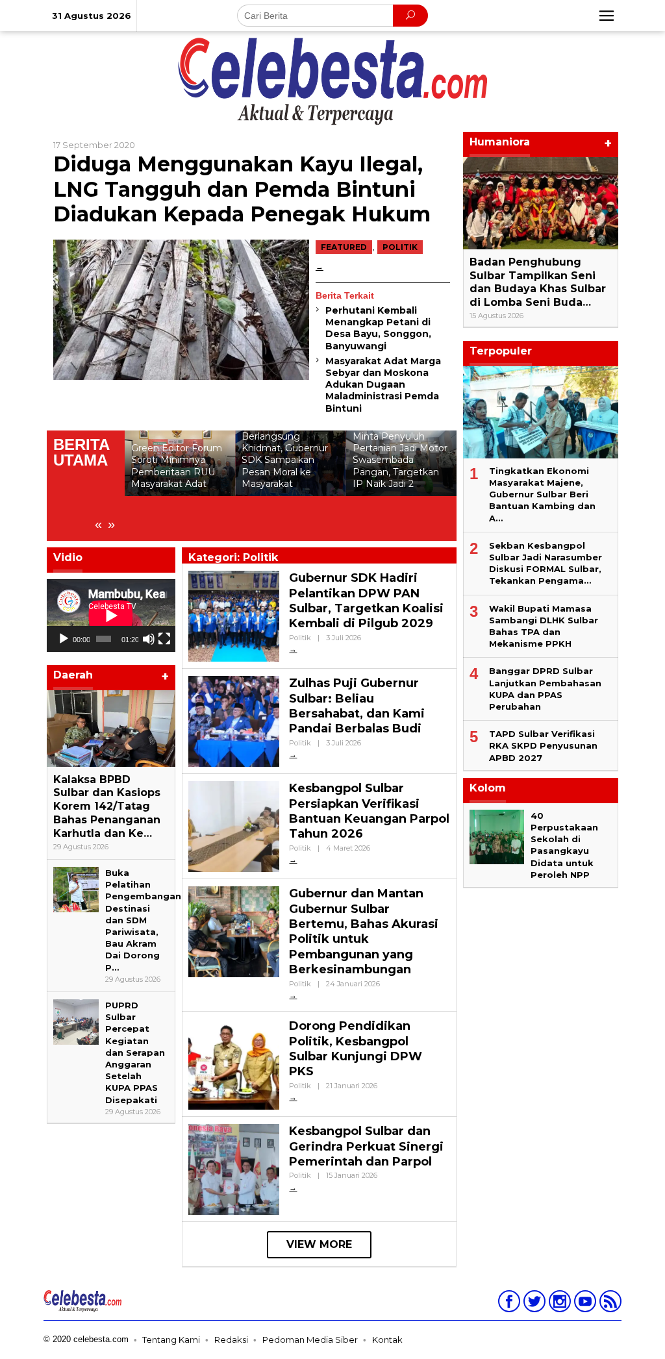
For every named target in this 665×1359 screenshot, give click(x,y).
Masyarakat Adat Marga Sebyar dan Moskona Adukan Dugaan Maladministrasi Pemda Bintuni (383, 384)
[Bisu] (148, 638)
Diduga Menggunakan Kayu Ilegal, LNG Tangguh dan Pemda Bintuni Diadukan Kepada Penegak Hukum (242, 189)
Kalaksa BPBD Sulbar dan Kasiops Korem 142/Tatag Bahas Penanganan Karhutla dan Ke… (106, 806)
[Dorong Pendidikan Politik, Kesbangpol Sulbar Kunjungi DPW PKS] (293, 1097)
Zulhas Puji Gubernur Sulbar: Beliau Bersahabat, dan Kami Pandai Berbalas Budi (357, 706)
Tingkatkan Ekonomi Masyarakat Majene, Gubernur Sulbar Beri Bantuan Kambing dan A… (542, 494)
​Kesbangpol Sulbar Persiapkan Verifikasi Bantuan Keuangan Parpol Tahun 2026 (369, 811)
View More (319, 1244)
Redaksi (231, 1339)
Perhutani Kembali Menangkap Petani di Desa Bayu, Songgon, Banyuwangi (378, 328)
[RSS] (608, 1304)
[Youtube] (583, 1304)
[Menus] (606, 15)
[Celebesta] (332, 80)
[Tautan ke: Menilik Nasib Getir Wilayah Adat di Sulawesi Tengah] (401, 485)
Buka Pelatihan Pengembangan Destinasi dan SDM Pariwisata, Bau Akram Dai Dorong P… (143, 920)
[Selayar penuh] (164, 638)
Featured (344, 247)
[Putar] (63, 638)
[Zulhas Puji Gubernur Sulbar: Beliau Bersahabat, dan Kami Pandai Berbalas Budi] (293, 754)
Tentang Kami (171, 1339)
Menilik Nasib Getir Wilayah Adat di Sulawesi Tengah (395, 516)
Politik (400, 247)
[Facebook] (507, 1304)
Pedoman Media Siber (310, 1339)
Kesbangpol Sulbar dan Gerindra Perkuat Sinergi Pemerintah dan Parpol (366, 1146)
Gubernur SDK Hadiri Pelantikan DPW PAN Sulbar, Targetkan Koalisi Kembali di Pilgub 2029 (366, 600)
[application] (111, 615)
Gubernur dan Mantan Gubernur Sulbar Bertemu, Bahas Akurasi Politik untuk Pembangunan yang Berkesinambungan (363, 931)
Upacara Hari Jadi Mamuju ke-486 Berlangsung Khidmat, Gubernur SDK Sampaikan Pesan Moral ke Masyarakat (174, 447)
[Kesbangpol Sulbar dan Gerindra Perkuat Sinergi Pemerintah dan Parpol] (293, 1187)
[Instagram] (558, 1304)
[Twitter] (533, 1304)
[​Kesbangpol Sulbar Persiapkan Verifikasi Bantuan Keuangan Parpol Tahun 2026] (293, 859)
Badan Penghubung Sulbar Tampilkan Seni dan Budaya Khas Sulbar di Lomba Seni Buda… (538, 282)
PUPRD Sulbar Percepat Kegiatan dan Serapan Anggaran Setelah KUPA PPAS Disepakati (135, 1052)
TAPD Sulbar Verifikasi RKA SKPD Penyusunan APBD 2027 (543, 745)
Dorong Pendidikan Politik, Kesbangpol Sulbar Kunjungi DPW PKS (355, 1048)
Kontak (387, 1339)
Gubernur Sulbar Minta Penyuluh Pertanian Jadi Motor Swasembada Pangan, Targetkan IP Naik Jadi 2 (289, 454)
